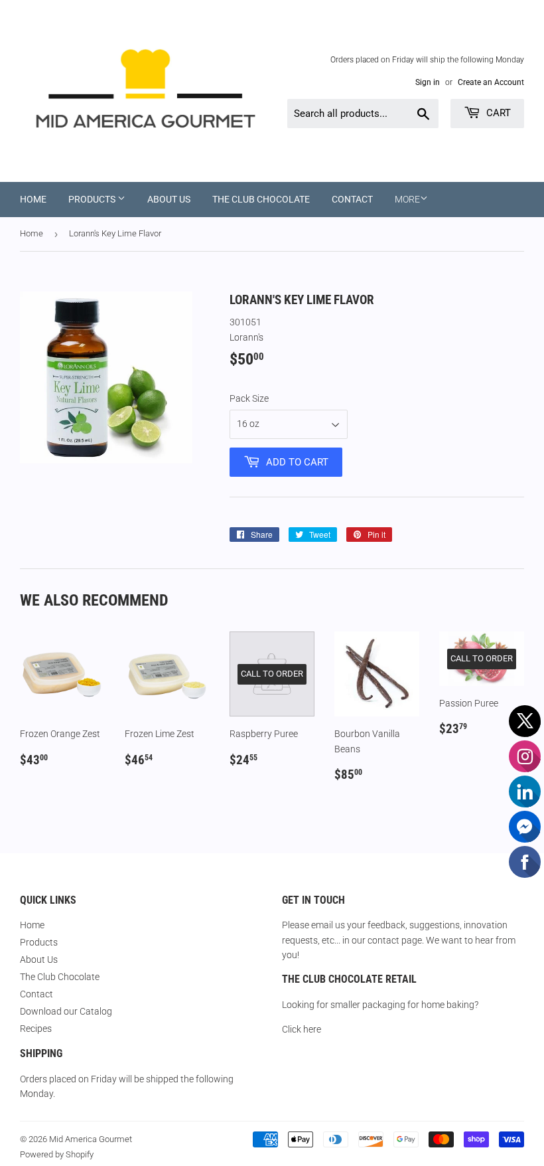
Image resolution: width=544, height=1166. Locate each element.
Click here (301, 1029)
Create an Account (491, 82)
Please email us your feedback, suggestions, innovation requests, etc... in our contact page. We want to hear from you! (398, 940)
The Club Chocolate (261, 199)
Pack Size (249, 398)
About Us (168, 199)
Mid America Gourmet (90, 1139)
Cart (497, 113)
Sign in (427, 82)
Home (33, 199)
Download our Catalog (66, 1011)
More (407, 199)
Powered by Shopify (57, 1154)
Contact (352, 199)
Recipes (36, 1028)
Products (92, 199)
